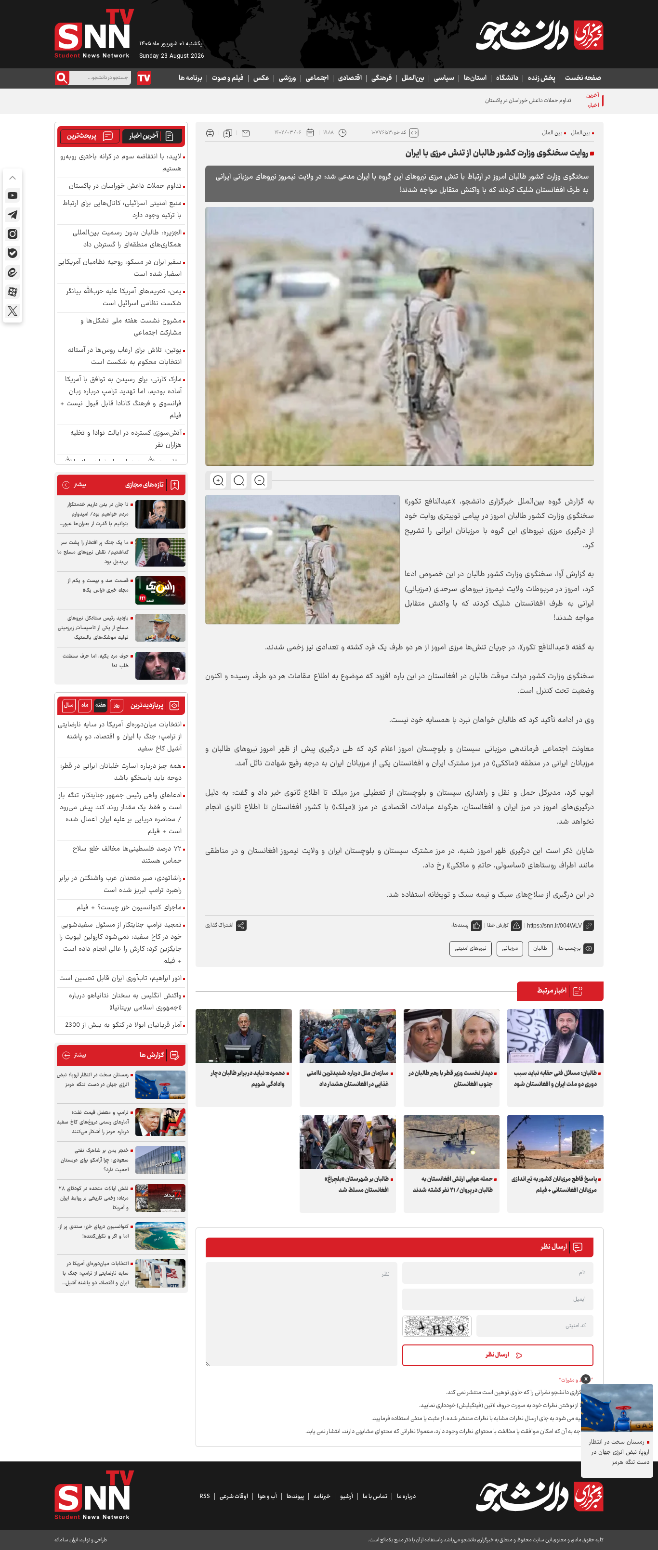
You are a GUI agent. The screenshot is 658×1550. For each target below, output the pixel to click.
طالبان (540, 948)
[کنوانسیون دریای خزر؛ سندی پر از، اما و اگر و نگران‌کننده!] (160, 1236)
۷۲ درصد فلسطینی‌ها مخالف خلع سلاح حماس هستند (127, 855)
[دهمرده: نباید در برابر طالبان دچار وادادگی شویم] (244, 1036)
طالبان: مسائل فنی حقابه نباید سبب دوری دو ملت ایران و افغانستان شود (555, 1079)
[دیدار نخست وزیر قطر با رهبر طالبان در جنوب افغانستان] (452, 1036)
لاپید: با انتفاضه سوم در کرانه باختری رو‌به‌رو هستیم (121, 163)
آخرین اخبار (144, 136)
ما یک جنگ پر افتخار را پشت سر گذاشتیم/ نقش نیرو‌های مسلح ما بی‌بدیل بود (93, 552)
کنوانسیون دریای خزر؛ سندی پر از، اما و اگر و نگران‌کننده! (93, 1231)
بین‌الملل (413, 78)
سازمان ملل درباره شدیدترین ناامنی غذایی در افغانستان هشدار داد (348, 1079)
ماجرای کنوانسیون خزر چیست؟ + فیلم (129, 908)
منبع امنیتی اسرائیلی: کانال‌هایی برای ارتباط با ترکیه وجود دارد (122, 210)
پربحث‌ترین (81, 136)
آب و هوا (267, 1496)
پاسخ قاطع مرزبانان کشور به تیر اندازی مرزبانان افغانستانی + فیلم (554, 1185)
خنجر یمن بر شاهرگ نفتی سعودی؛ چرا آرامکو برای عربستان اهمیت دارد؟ (95, 1160)
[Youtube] (12, 195)
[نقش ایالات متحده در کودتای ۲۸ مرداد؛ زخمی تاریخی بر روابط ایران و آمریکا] (160, 1198)
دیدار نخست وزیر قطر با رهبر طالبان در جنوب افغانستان (451, 1079)
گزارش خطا (498, 925)
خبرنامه (322, 1496)
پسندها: (460, 925)
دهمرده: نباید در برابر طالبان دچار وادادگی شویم (248, 1079)
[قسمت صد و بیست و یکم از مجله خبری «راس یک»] (160, 590)
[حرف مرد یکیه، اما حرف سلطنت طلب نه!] (160, 666)
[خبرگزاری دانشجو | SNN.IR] (539, 35)
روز (116, 705)
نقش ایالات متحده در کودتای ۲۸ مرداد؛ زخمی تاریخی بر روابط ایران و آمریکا (94, 1198)
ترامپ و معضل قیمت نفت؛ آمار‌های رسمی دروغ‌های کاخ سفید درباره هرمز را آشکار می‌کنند (93, 1122)
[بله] (12, 253)
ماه (84, 705)
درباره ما (406, 1496)
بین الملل (552, 133)
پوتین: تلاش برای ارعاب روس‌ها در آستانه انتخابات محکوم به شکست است (125, 357)
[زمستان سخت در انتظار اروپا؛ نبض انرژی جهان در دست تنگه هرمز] (160, 1085)
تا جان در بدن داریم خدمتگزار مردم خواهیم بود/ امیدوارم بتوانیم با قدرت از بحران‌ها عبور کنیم (96, 514)
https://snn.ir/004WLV (554, 925)
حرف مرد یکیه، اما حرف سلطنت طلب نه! (96, 661)
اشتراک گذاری (219, 925)
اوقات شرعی (234, 1496)
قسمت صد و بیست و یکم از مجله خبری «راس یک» (98, 585)
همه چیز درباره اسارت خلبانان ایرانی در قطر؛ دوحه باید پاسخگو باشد (121, 773)
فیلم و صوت (228, 78)
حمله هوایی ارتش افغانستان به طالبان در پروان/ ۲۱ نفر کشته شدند (453, 1185)
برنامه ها (190, 78)
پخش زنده (541, 78)
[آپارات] (12, 291)
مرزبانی (510, 948)
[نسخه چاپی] (210, 133)
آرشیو (346, 1496)
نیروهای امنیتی (471, 948)
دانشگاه (507, 78)
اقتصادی (350, 78)
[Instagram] (12, 234)
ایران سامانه (66, 1540)
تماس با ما (375, 1496)
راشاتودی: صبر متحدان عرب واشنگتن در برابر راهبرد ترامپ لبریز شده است (120, 885)
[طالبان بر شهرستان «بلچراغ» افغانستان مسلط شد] (348, 1142)
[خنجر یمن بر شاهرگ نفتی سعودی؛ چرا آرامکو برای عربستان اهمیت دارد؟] (160, 1160)
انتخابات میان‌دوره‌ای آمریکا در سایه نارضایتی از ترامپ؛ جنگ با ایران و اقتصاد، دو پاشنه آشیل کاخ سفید (120, 737)
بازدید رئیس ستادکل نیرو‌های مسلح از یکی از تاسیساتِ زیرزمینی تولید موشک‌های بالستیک (93, 628)
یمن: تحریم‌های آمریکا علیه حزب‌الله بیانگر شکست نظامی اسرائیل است (124, 298)
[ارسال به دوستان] (245, 133)
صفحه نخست (583, 78)
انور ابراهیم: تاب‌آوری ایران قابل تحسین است (120, 979)
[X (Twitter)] (12, 311)
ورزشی (287, 78)
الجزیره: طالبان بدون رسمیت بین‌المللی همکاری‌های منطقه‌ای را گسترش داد (127, 239)
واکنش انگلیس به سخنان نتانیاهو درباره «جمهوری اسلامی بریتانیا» (125, 1002)
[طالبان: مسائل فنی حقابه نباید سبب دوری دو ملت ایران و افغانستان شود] (555, 1036)
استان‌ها (475, 78)
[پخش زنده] (144, 78)
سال (69, 705)
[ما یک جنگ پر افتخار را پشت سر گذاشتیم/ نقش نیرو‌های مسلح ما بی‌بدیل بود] (160, 552)
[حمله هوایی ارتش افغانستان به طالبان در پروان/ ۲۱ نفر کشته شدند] (452, 1142)
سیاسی (444, 78)
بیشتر (74, 485)
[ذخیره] (228, 133)
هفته (100, 705)
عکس (261, 78)
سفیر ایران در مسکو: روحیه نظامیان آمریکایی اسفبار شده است (119, 269)
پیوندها (295, 1496)
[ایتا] (12, 272)
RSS (204, 1496)
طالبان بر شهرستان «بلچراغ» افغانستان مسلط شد (357, 1185)
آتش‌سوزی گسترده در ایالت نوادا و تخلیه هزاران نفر (126, 439)
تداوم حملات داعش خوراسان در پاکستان (125, 187)
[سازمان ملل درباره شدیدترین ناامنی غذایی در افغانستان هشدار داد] (348, 1036)
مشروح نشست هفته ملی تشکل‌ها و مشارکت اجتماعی (131, 327)
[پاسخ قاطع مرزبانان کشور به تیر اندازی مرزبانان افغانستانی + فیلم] (555, 1142)
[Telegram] (12, 214)
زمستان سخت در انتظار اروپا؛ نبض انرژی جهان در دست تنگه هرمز (93, 1080)
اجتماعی (317, 78)
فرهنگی (381, 78)
